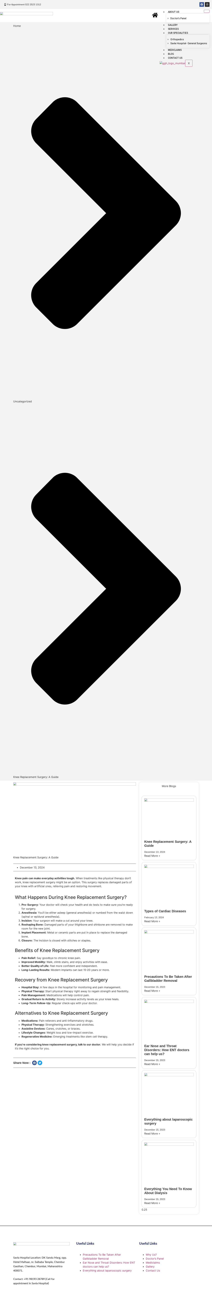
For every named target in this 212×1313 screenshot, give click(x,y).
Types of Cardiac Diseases (165, 911)
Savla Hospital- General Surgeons (188, 43)
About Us (173, 12)
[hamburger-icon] (207, 11)
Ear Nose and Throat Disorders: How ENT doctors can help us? (166, 1050)
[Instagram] (207, 4)
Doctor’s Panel (178, 18)
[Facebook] (201, 4)
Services (173, 29)
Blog (171, 54)
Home (17, 25)
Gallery (173, 25)
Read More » (152, 855)
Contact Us (175, 58)
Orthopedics (177, 39)
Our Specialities (178, 33)
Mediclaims (175, 50)
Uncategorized (22, 401)
